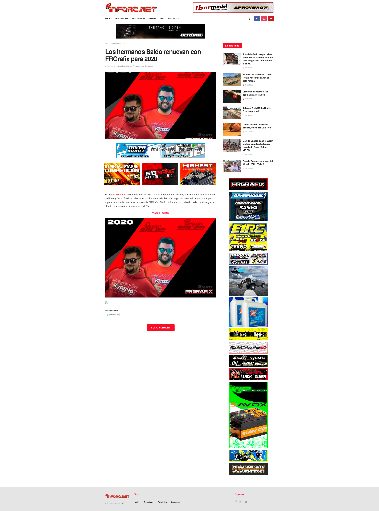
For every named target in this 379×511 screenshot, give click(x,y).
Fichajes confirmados (143, 66)
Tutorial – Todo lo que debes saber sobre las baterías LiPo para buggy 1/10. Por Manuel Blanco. (258, 59)
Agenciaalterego (113, 503)
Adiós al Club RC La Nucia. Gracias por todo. (257, 109)
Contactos (175, 502)
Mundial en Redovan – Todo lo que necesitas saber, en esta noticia (257, 77)
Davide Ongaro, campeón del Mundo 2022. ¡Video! (258, 162)
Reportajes (122, 18)
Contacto (173, 18)
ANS (161, 18)
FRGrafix (120, 194)
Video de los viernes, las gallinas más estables (255, 93)
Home (107, 43)
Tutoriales (138, 18)
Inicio (108, 18)
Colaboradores (118, 43)
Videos (152, 18)
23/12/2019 (110, 66)
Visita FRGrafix (160, 213)
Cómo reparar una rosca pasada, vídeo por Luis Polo (257, 126)
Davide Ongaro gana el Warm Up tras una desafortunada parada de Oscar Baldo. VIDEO (258, 145)
